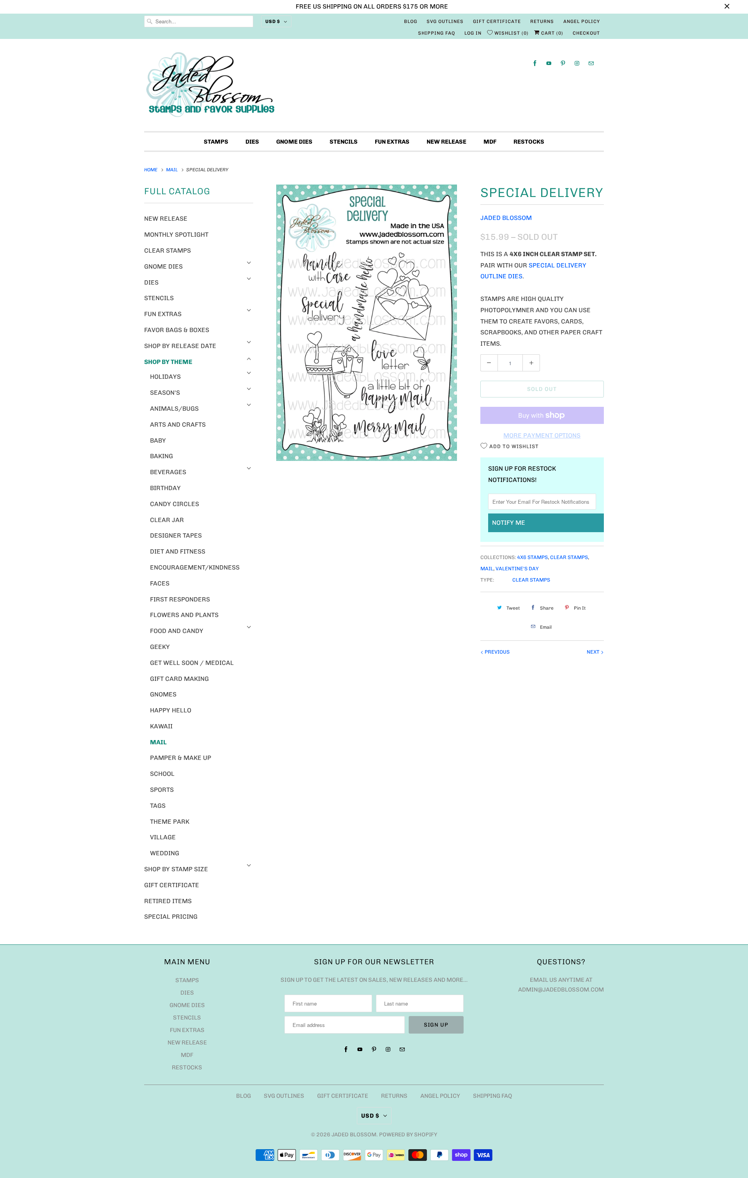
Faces (159, 583)
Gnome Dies (294, 141)
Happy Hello (170, 710)
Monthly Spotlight (176, 234)
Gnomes (163, 694)
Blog (410, 21)
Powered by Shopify (408, 1134)
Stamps (216, 141)
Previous (496, 652)
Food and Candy (176, 631)
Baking (161, 456)
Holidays (165, 376)
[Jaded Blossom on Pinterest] (563, 63)
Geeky (160, 647)
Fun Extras (392, 141)
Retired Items (168, 901)
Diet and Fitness (177, 551)
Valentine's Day (517, 568)
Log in (473, 33)
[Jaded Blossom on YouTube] (549, 63)
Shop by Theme (168, 362)
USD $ (272, 21)
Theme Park (169, 821)
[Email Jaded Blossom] (591, 63)
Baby (158, 440)
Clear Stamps (167, 250)
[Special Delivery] (367, 323)
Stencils (344, 141)
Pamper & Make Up (180, 757)
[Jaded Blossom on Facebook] (535, 63)
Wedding (164, 853)
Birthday (165, 488)
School (162, 773)
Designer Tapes (176, 535)
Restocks (528, 141)
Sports (162, 789)
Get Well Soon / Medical (192, 662)
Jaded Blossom (506, 218)
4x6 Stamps (532, 557)
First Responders (180, 599)
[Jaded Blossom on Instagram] (577, 63)
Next (594, 652)
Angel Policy (581, 21)
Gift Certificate (497, 21)
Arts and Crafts (178, 424)
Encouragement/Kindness (195, 567)
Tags (158, 805)
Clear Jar (167, 520)
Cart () (551, 33)
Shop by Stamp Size (176, 869)
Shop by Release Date (180, 346)
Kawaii (161, 726)
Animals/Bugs (174, 408)
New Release (446, 141)
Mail (158, 742)
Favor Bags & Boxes (176, 330)
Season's (165, 392)
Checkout (586, 33)
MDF (489, 141)
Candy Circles (174, 504)
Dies (252, 141)
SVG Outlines (445, 21)
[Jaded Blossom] (374, 87)
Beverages (168, 472)
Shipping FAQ (436, 33)
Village (163, 837)
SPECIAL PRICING (171, 916)
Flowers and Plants (184, 615)
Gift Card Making (179, 678)
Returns (542, 21)
